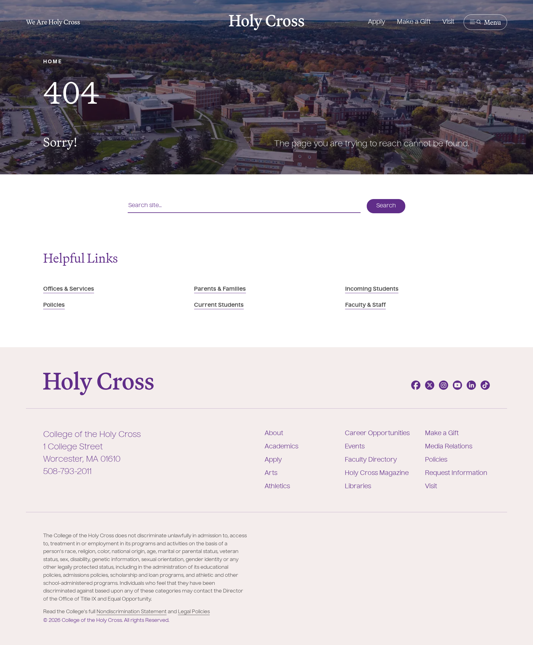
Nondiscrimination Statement (132, 612)
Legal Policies (194, 612)
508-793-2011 (67, 472)
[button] (485, 22)
